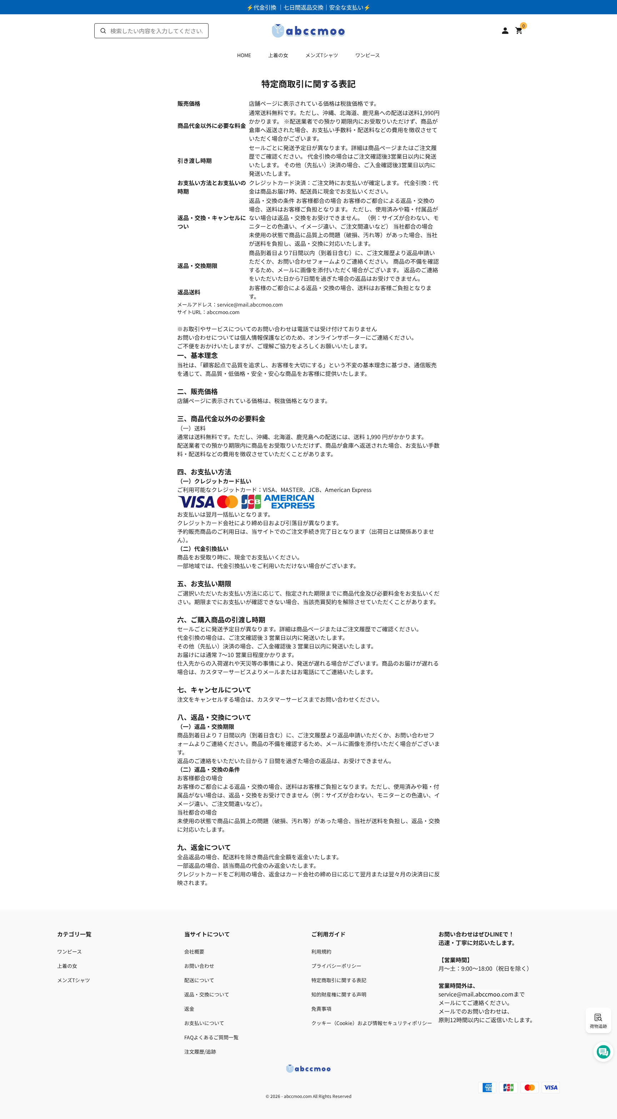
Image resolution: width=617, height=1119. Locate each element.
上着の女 (278, 55)
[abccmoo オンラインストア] (308, 29)
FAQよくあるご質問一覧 (211, 1037)
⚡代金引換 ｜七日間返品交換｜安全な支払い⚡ (308, 7)
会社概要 (194, 951)
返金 (189, 1008)
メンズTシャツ (321, 55)
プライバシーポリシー (336, 965)
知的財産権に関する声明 (338, 994)
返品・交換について (206, 994)
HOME (244, 55)
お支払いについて (204, 1022)
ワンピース (367, 55)
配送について (199, 980)
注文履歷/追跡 (200, 1051)
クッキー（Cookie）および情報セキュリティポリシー (371, 1022)
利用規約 (321, 951)
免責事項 (321, 1008)
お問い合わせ (199, 965)
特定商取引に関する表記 (338, 980)
